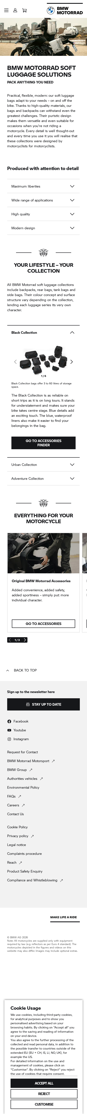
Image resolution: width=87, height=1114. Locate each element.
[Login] (15, 9)
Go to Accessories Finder (43, 442)
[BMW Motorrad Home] (65, 10)
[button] (6, 10)
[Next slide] (71, 362)
